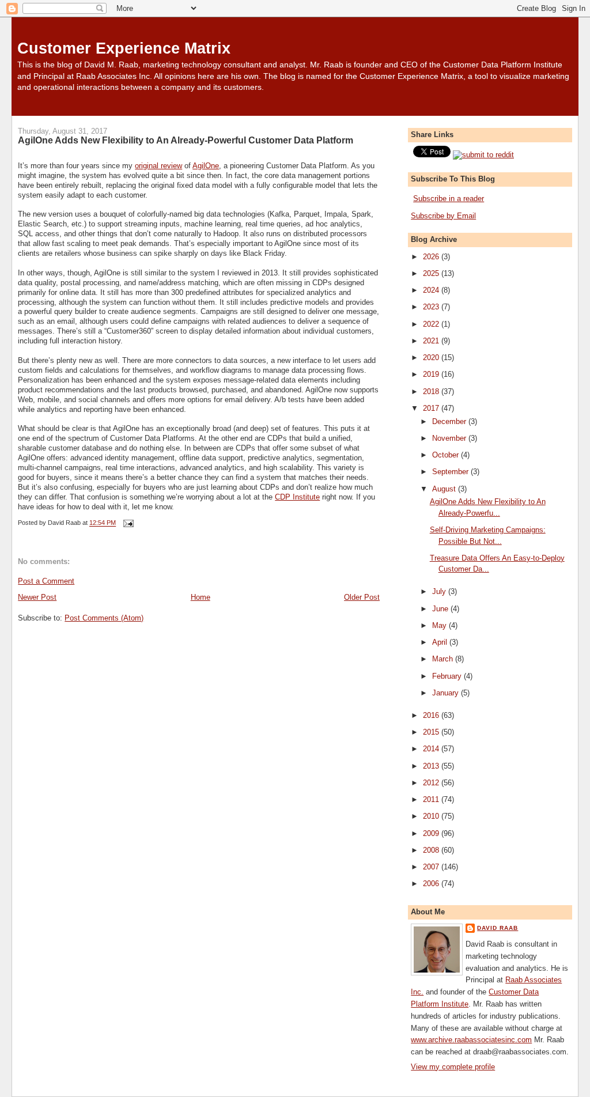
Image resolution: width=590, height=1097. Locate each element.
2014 (432, 748)
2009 (432, 833)
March (443, 659)
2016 (432, 715)
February (448, 676)
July (440, 591)
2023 (432, 306)
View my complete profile (453, 1066)
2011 (432, 799)
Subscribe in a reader (448, 198)
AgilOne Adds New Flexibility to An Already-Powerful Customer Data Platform (185, 140)
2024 (432, 290)
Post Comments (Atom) (104, 618)
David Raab (497, 928)
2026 (432, 256)
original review (158, 165)
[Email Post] (127, 523)
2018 (432, 391)
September (451, 471)
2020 (432, 357)
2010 (432, 816)
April (440, 642)
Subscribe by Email (443, 215)
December (450, 421)
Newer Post (37, 597)
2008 (432, 850)
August (445, 489)
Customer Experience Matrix (123, 48)
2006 (432, 883)
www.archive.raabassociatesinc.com (471, 1039)
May (440, 625)
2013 (432, 766)
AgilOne (205, 165)
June (441, 608)
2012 (432, 782)
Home (200, 597)
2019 (432, 374)
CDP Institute (297, 497)
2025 (432, 273)
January (446, 693)
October (446, 455)
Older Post (362, 597)
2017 (432, 408)
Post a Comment (46, 581)
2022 (432, 324)
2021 (432, 340)
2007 (432, 867)
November (450, 438)
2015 (432, 732)
